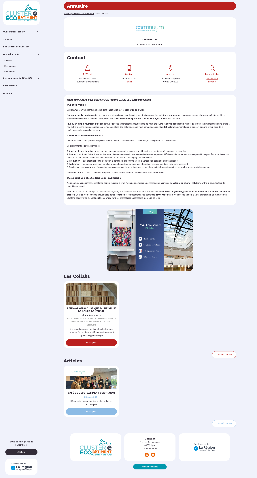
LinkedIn (212, 81)
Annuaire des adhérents (83, 13)
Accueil (67, 13)
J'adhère (21, 452)
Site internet (212, 78)
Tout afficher (222, 354)
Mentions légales (150, 466)
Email (129, 81)
